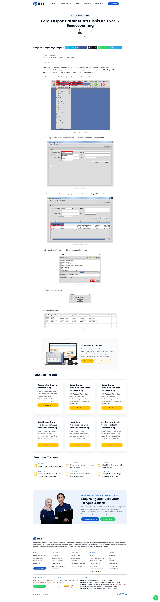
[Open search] (125, 4)
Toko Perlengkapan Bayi (78, 563)
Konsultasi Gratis (103, 361)
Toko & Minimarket (57, 561)
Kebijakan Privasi (113, 569)
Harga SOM (36, 563)
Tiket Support (112, 563)
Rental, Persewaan (76, 566)
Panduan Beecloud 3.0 (96, 561)
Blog (91, 555)
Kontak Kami (112, 561)
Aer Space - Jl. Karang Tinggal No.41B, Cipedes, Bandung (100, 582)
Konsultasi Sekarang (90, 519)
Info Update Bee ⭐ (96, 571)
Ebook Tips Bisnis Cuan (96, 569)
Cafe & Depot (56, 563)
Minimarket (74, 561)
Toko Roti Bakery (76, 555)
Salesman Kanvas (57, 558)
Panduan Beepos (95, 563)
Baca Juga (48, 405)
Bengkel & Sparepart (58, 566)
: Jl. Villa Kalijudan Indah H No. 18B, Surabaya (96, 580)
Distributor (55, 555)
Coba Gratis (87, 361)
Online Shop (55, 569)
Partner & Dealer (113, 566)
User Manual (93, 566)
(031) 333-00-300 (73, 580)
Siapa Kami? (112, 555)
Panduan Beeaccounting (97, 558)
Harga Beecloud (38, 558)
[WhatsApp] (155, 597)
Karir (109, 558)
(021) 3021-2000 (62, 580)
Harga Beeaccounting (39, 555)
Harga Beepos (37, 561)
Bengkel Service (75, 558)
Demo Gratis (113, 3)
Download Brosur (39, 568)
